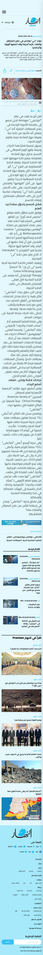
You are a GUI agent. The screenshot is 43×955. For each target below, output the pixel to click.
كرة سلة (29, 890)
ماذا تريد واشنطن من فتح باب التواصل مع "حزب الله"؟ (23, 684)
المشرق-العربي (34, 556)
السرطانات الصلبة (14, 540)
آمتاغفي (37, 537)
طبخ (16, 910)
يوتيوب (20, 846)
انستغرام (10, 847)
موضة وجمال (26, 910)
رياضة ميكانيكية (36, 894)
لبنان (39, 868)
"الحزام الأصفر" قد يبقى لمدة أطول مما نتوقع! (24, 792)
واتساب (21, 852)
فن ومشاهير (37, 910)
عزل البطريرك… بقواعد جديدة (33, 606)
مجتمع (31, 871)
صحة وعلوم (36, 36)
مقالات (39, 879)
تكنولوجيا (38, 903)
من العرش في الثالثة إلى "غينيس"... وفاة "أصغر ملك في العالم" (30, 623)
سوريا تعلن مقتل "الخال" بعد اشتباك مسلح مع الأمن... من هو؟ (31, 589)
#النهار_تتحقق (36, 919)
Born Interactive (25, 951)
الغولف (15, 894)
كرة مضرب (20, 890)
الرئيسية (38, 859)
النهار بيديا (37, 923)
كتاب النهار (37, 645)
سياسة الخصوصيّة (35, 928)
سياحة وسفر (37, 915)
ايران (39, 863)
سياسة (39, 871)
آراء (38, 600)
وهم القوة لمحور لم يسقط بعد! (27, 720)
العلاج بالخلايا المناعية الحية (24, 538)
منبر (24, 883)
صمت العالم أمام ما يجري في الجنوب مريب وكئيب (23, 755)
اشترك (8, 942)
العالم (37, 617)
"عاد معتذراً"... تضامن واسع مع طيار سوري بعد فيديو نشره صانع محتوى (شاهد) (31, 566)
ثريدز (29, 852)
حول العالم (27, 915)
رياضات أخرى (37, 899)
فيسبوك (29, 847)
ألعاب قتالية (24, 894)
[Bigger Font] (32, 111)
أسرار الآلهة (22, 871)
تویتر (37, 846)
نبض (37, 852)
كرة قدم (38, 890)
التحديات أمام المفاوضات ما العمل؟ (25, 648)
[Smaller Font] (38, 111)
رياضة (39, 887)
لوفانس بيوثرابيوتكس (23, 537)
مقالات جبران (15, 883)
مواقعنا (8, 22)
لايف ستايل (37, 907)
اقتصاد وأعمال (36, 875)
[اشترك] (21, 522)
